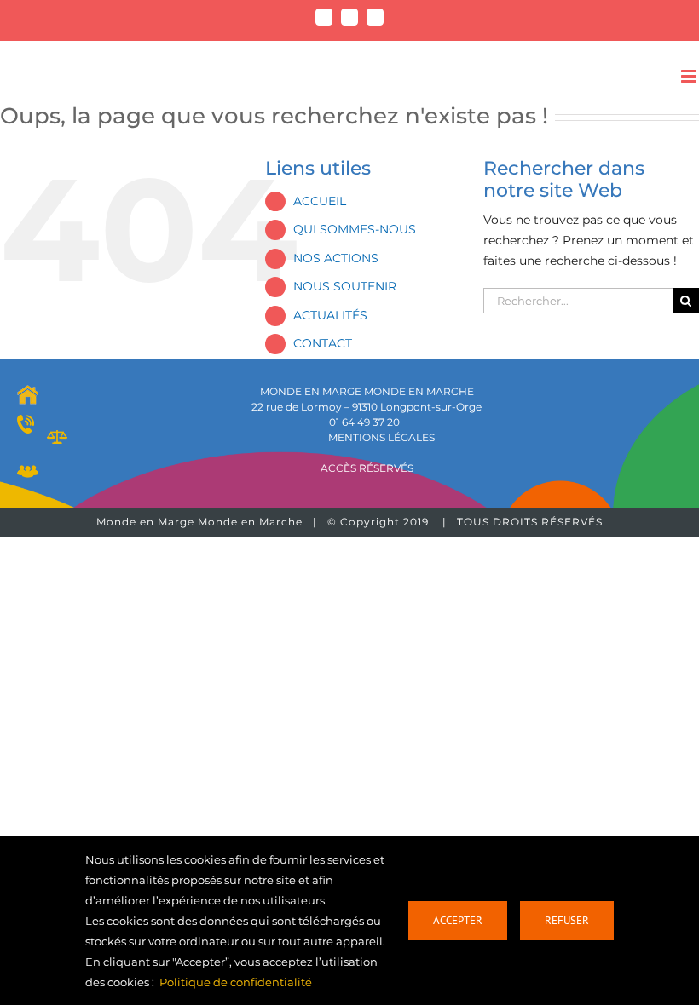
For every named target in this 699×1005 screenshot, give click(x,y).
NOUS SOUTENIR (344, 286)
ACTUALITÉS (330, 315)
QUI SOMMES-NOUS (354, 229)
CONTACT (322, 343)
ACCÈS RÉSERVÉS (367, 468)
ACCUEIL (319, 201)
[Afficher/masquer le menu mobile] (690, 76)
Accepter (457, 920)
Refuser (567, 920)
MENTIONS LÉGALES (381, 437)
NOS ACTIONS (335, 258)
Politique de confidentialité (235, 982)
